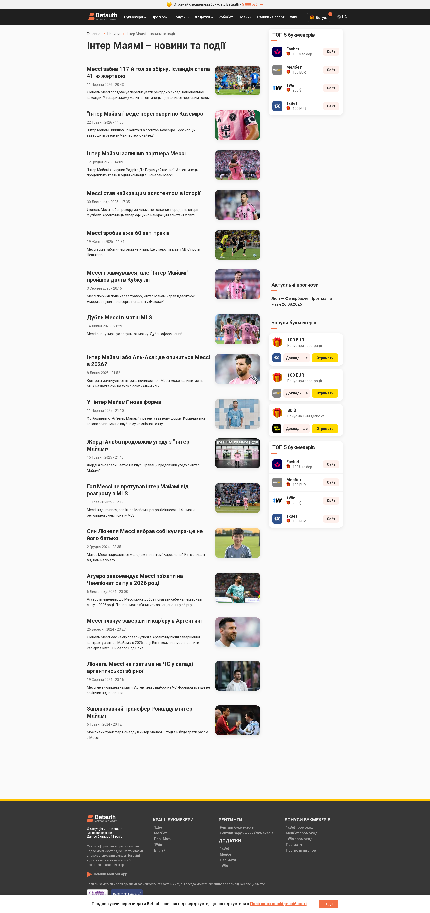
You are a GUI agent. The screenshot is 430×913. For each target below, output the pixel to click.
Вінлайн (160, 850)
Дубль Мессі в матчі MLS (119, 317)
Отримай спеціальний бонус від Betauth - (216, 4)
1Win (158, 845)
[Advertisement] (306, 197)
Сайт (331, 52)
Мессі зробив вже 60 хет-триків (128, 233)
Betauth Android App (110, 874)
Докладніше (297, 358)
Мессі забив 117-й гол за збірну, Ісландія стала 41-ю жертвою (148, 72)
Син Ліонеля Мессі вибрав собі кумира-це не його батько (145, 534)
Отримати (325, 358)
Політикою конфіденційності (278, 903)
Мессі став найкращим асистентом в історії (143, 193)
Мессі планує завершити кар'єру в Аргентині (144, 621)
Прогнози (160, 17)
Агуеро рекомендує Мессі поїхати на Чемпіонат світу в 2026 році (135, 579)
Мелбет (160, 833)
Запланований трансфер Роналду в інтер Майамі (139, 712)
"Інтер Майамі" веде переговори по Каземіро (145, 114)
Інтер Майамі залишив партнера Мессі (136, 153)
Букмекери (133, 17)
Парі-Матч (163, 839)
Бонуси (179, 17)
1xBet (224, 848)
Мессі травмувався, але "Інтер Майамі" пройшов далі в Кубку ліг (137, 276)
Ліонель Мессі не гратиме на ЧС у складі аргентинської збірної (140, 667)
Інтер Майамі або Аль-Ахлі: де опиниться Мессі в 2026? (148, 360)
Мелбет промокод (302, 833)
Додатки (202, 17)
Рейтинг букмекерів (237, 827)
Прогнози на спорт (302, 850)
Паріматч (228, 860)
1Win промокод (299, 839)
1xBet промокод (300, 827)
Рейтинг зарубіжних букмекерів (246, 833)
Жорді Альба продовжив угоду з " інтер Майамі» (138, 445)
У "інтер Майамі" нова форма (124, 402)
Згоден (328, 904)
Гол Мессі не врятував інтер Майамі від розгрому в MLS (138, 490)
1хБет (159, 827)
